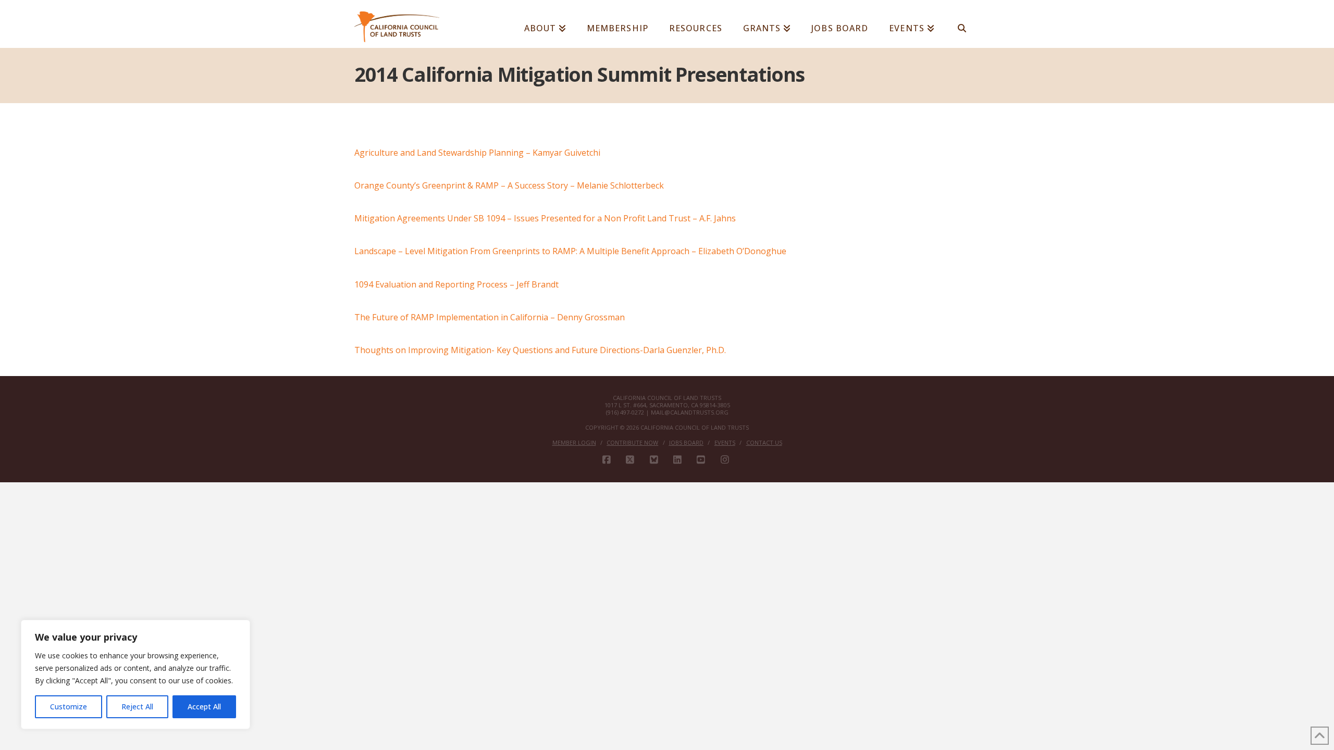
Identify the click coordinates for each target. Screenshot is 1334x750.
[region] (135, 674)
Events (724, 442)
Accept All (204, 706)
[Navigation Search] (962, 23)
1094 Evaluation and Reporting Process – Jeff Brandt (456, 284)
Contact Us (764, 442)
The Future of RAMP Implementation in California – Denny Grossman (489, 317)
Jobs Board (686, 442)
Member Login (574, 442)
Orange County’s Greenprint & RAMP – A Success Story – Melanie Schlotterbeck (509, 185)
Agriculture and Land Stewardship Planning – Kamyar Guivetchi (477, 152)
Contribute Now (632, 442)
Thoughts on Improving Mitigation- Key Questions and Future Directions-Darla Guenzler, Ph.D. (540, 350)
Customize (68, 706)
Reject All (137, 706)
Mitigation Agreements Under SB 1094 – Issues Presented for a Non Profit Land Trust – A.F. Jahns (545, 218)
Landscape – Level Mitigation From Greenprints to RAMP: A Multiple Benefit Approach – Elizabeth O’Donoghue (570, 251)
